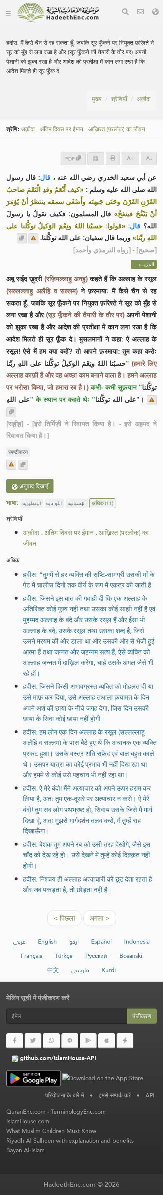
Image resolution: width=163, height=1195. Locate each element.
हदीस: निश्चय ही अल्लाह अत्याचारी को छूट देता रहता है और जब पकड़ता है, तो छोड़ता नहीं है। (87, 884)
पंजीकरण (141, 1016)
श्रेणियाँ (119, 98)
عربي (19, 941)
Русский (96, 955)
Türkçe (64, 955)
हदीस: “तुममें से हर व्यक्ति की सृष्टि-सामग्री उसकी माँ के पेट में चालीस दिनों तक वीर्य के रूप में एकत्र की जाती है (89, 580)
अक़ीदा (143, 98)
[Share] (95, 158)
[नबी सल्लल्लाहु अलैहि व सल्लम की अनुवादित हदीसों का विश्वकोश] (58, 12)
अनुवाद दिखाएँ (33, 486)
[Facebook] (14, 1040)
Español (101, 941)
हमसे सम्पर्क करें (115, 1095)
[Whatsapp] (51, 1040)
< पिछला (64, 918)
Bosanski (131, 955)
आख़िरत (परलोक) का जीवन (116, 129)
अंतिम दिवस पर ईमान (61, 129)
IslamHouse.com (27, 1121)
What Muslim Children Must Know (51, 1130)
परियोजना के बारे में (64, 1095)
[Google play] (88, 1040)
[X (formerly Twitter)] (33, 1040)
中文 (53, 970)
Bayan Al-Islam (25, 1150)
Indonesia (137, 941)
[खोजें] (125, 13)
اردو (74, 941)
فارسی (80, 970)
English (47, 941)
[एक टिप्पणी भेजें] (33, 238)
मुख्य (97, 98)
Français (31, 955)
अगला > (99, 918)
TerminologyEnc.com (78, 1111)
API (150, 1095)
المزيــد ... (143, 264)
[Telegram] (69, 1040)
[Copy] (22, 238)
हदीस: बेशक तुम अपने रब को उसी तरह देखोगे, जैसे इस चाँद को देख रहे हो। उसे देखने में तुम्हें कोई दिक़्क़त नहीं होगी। (86, 855)
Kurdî (109, 970)
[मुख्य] (8, 12)
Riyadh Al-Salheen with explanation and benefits (70, 1140)
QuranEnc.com (26, 1111)
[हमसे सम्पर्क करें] (140, 13)
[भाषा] (155, 13)
